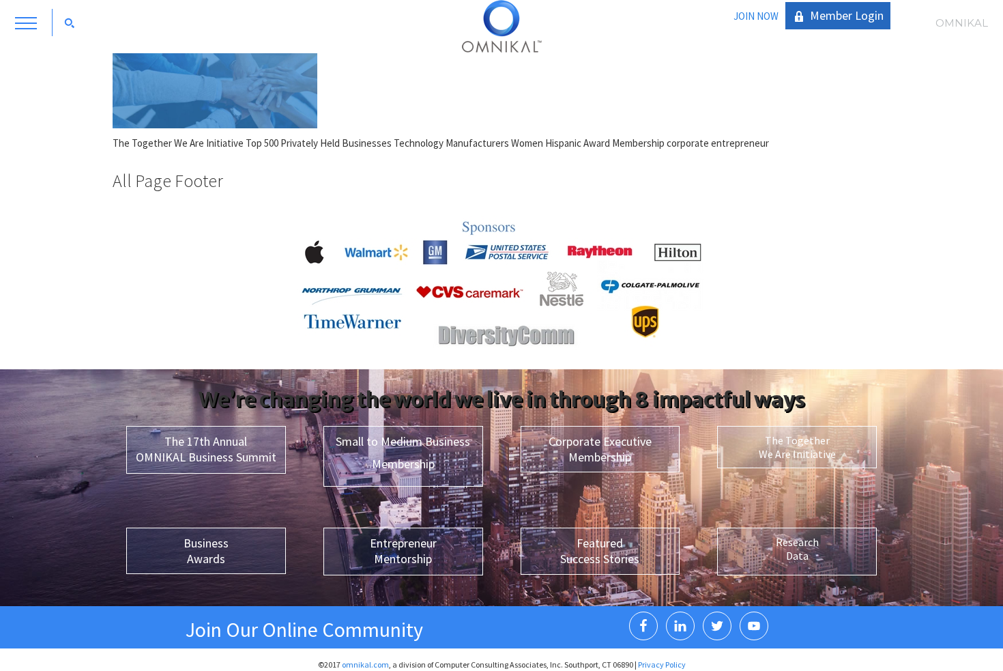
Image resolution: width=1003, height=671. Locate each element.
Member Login (847, 15)
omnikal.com (365, 664)
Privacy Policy (662, 664)
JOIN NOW (756, 16)
